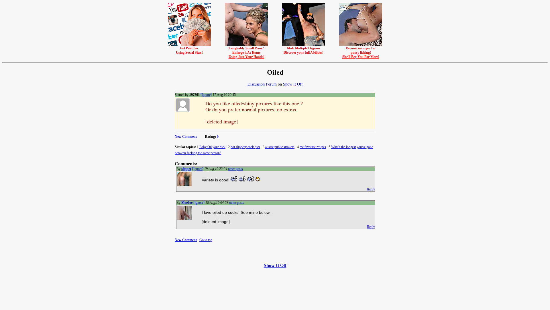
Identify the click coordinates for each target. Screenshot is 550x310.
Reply (371, 189)
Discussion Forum (262, 84)
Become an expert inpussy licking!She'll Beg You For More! (360, 52)
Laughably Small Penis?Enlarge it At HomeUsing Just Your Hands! (246, 52)
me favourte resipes (313, 147)
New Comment (186, 137)
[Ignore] (206, 95)
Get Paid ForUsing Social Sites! (189, 50)
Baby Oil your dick (212, 147)
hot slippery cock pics (245, 147)
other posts (235, 169)
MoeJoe (186, 203)
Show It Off (293, 84)
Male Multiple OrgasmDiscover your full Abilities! (303, 50)
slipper (186, 169)
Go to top (205, 240)
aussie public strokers (279, 147)
